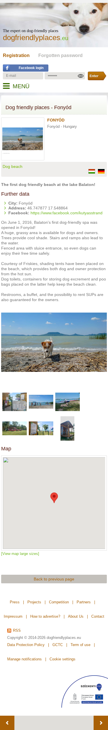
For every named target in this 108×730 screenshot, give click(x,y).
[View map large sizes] (20, 554)
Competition (59, 602)
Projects (34, 602)
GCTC (57, 645)
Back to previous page (54, 579)
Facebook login (31, 68)
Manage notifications (24, 659)
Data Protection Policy (26, 645)
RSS (17, 631)
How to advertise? (45, 616)
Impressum (13, 616)
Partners (84, 602)
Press (15, 602)
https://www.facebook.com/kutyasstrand (67, 213)
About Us (76, 616)
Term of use (80, 645)
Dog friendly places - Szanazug (7, 723)
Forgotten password (60, 55)
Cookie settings (62, 659)
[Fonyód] (24, 150)
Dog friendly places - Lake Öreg (101, 723)
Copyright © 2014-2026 (26, 637)
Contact (97, 616)
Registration (16, 55)
